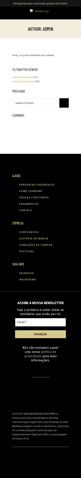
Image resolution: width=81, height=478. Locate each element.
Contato (25, 210)
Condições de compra (36, 245)
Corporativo (29, 232)
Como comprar (30, 191)
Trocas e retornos (34, 197)
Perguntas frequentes (37, 184)
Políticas (26, 251)
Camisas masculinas (23, 81)
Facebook (26, 273)
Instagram (27, 279)
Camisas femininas (22, 77)
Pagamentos (29, 204)
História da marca (33, 238)
